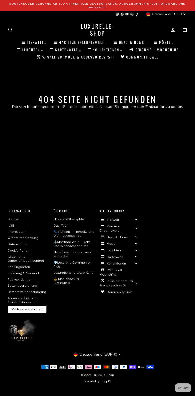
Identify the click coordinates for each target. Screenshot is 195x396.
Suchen (13, 219)
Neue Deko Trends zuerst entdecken (73, 254)
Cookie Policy (18, 250)
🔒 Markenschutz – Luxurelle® (68, 281)
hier (125, 106)
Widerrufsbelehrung (23, 238)
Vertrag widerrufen (27, 309)
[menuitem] (34, 42)
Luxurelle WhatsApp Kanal (74, 272)
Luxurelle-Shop (97, 29)
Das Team (62, 225)
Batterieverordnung (22, 285)
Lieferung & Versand (23, 273)
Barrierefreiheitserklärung (27, 292)
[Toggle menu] (136, 219)
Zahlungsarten (19, 267)
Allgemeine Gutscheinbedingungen (26, 258)
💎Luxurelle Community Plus (72, 264)
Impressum (17, 231)
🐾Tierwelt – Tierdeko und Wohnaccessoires (74, 233)
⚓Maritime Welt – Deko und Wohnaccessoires (72, 244)
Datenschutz (17, 244)
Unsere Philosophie (69, 219)
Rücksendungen (20, 279)
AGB (11, 225)
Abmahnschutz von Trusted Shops (23, 300)
